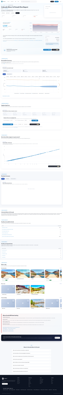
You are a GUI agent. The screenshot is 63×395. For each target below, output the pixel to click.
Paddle (29, 380)
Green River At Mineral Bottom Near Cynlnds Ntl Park (8, 236)
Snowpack (18, 379)
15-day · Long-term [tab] (13, 178)
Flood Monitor (41, 382)
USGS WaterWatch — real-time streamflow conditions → (9, 328)
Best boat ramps (30, 389)
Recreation (12, 1)
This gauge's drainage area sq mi (24, 120)
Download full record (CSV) (7, 124)
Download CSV (55, 49)
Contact (52, 383)
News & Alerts (41, 380)
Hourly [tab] (3, 178)
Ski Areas (30, 379)
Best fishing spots (23, 389)
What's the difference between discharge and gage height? (21, 362)
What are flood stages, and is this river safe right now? (20, 368)
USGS (55, 393)
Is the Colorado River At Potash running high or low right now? (21, 353)
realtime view (15, 40)
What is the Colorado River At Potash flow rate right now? (21, 350)
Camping (30, 382)
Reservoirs (18, 381)
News (18, 1)
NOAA (56, 393)
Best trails (50, 389)
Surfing (29, 386)
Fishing (29, 381)
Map (15, 1)
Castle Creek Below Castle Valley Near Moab (7, 234)
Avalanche (18, 383)
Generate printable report (34, 124)
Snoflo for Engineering (16, 127)
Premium (52, 380)
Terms (51, 381)
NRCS (58, 393)
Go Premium (56, 1)
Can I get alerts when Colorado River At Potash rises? (20, 371)
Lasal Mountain (3, 255)
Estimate (34, 120)
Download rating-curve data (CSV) (54, 166)
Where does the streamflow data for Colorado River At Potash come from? (23, 356)
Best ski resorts (5, 389)
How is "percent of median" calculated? (18, 365)
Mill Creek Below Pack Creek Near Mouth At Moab (7, 229)
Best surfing (55, 389)
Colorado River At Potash (4, 227)
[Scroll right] (61, 273)
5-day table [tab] (7, 178)
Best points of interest (44, 389)
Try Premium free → (51, 44)
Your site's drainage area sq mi (10, 120)
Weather (41, 383)
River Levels (18, 382)
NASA (59, 393)
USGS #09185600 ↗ (6, 8)
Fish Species (41, 381)
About (51, 379)
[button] (13, 271)
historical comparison (21, 40)
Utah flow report (31, 40)
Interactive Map (41, 379)
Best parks (18, 389)
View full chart (47, 49)
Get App (52, 1)
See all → (61, 283)
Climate (8, 1)
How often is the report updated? (17, 359)
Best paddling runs (37, 389)
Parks (29, 384)
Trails (29, 385)
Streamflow (18, 380)
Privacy (52, 382)
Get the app (57, 337)
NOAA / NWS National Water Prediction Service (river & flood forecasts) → (11, 327)
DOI (60, 393)
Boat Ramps (30, 383)
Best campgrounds (12, 389)
